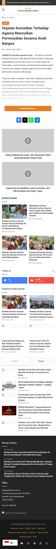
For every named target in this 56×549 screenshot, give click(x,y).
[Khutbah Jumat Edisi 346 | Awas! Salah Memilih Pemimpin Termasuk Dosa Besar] (9, 373)
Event (34, 528)
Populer (15, 361)
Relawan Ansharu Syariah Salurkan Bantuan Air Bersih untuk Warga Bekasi (14, 254)
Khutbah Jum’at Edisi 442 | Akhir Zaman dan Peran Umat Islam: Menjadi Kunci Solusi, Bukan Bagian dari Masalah (35, 425)
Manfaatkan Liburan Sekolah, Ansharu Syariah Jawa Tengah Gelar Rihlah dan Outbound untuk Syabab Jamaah (41, 211)
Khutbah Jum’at (25, 537)
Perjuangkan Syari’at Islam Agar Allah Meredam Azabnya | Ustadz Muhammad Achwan (35, 397)
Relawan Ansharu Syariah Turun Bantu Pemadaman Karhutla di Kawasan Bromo (41, 314)
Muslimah (32, 532)
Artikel (27, 528)
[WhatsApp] (31, 120)
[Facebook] (18, 120)
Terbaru (41, 361)
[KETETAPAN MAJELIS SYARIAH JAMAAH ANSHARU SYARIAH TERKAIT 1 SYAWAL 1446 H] (9, 386)
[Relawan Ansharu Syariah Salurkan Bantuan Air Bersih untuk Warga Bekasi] (14, 243)
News (12, 18)
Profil (35, 537)
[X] (25, 120)
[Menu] (3, 11)
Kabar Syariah (43, 532)
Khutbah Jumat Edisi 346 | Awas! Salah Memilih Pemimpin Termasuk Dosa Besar (34, 372)
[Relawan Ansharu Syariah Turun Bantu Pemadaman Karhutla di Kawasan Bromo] (42, 302)
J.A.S (43, 524)
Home (6, 18)
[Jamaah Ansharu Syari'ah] (28, 9)
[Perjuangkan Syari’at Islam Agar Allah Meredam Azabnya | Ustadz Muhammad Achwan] (9, 398)
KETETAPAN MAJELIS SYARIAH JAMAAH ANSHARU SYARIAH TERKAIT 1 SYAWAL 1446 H (35, 385)
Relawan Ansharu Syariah (17, 532)
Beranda (14, 528)
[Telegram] (37, 120)
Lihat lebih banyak (27, 108)
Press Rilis (41, 528)
